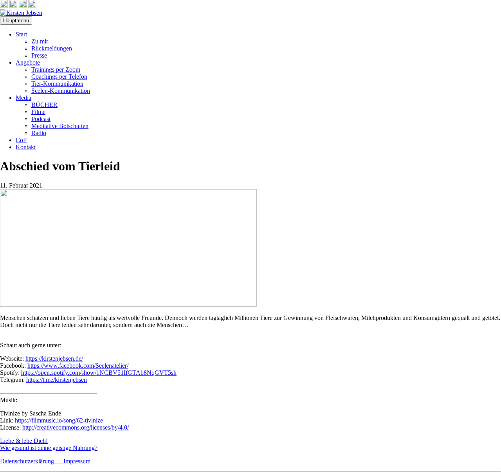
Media (23, 97)
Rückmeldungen (51, 48)
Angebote (28, 62)
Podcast (40, 119)
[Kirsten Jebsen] (21, 12)
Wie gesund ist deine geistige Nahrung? (48, 447)
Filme (38, 111)
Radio (38, 133)
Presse (39, 55)
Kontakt (26, 147)
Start (21, 34)
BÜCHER (44, 104)
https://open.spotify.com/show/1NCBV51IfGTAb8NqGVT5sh (99, 372)
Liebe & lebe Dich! (24, 440)
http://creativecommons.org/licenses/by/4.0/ (75, 427)
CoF (21, 140)
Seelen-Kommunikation (60, 90)
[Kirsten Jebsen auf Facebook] (4, 5)
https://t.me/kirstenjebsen (56, 379)
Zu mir (39, 41)
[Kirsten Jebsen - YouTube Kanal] (23, 5)
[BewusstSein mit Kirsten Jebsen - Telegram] (13, 5)
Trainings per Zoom (55, 69)
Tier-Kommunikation (57, 83)
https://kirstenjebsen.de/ (54, 358)
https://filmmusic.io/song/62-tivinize (59, 420)
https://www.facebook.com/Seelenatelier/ (77, 365)
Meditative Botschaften (59, 126)
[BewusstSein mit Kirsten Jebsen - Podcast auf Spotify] (32, 5)
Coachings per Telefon (59, 76)
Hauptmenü (16, 20)
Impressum (76, 461)
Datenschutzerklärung (31, 461)
